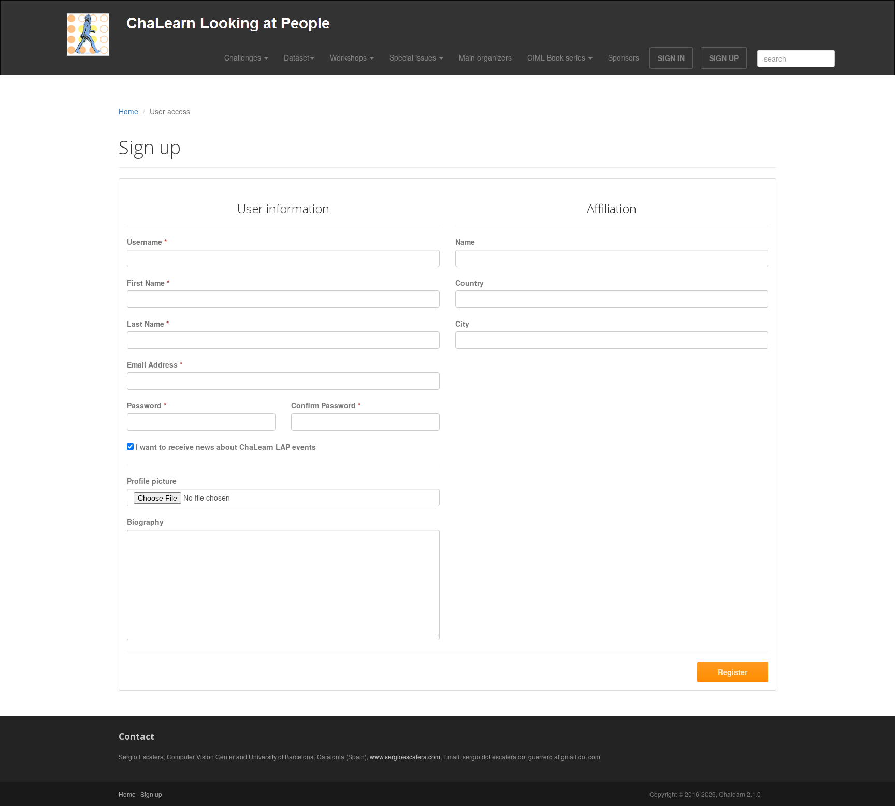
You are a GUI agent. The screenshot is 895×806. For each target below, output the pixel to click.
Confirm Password (325, 405)
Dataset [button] (296, 57)
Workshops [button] (349, 57)
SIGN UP (724, 58)
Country (469, 282)
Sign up (151, 793)
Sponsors (623, 57)
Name (465, 242)
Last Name (148, 323)
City (462, 323)
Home (128, 111)
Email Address (154, 364)
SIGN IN (671, 58)
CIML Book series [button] (557, 57)
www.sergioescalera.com (405, 756)
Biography (145, 522)
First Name (148, 282)
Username (147, 242)
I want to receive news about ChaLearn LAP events (226, 447)
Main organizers (485, 57)
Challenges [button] (243, 57)
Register (732, 672)
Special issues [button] (413, 57)
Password (146, 405)
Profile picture (152, 481)
